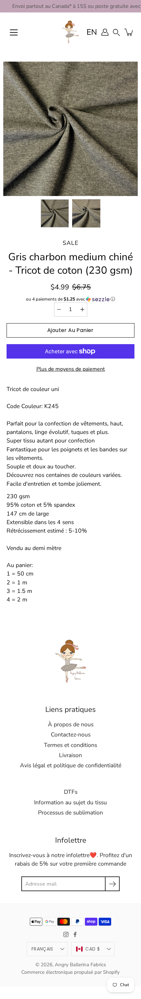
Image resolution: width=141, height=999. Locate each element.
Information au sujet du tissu (70, 802)
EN (92, 32)
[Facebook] (75, 934)
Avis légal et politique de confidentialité (70, 765)
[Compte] (105, 32)
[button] (116, 32)
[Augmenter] (82, 309)
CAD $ (92, 949)
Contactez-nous (71, 734)
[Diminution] (59, 309)
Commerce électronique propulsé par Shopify (70, 972)
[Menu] (14, 32)
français (42, 949)
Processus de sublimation (70, 812)
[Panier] (129, 32)
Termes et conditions (70, 745)
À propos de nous (70, 724)
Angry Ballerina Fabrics (80, 964)
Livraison (70, 755)
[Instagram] (66, 934)
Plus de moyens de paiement (70, 369)
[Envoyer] (112, 883)
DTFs (70, 792)
